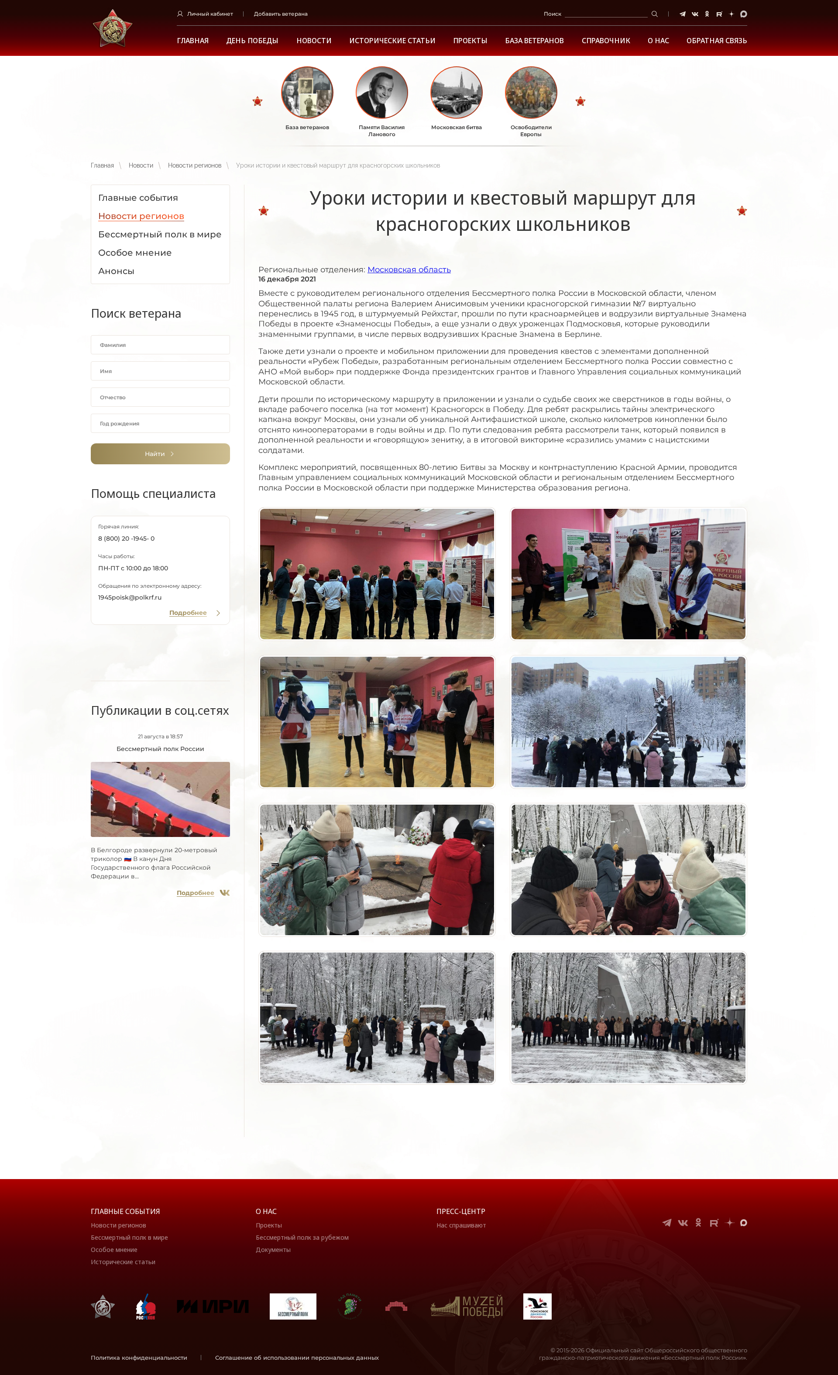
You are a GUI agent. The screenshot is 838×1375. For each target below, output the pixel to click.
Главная (193, 40)
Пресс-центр (460, 1211)
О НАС (658, 40)
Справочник (606, 40)
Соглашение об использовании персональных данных (297, 1357)
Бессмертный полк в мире (129, 1237)
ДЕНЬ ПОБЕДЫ (252, 40)
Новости (314, 40)
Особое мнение (114, 1249)
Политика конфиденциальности (139, 1357)
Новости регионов (194, 165)
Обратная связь (717, 40)
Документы (273, 1249)
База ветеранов (534, 40)
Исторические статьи (392, 40)
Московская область (409, 269)
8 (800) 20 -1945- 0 (126, 538)
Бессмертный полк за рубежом (302, 1237)
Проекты (470, 40)
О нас (266, 1211)
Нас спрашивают (461, 1225)
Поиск (552, 13)
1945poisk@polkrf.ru (129, 597)
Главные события (125, 1211)
